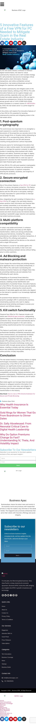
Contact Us (4, 716)
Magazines (3, 707)
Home (2, 700)
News (2, 706)
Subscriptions (4, 714)
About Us (3, 712)
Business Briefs (5, 709)
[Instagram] (24, 43)
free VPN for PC (25, 185)
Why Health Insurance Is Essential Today (14, 406)
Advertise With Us (6, 713)
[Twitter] (6, 43)
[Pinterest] (11, 43)
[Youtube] (19, 43)
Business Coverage (6, 703)
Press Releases (5, 710)
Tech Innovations (5, 702)
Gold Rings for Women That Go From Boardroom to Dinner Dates (18, 415)
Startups (3, 705)
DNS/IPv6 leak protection (16, 316)
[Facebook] (2, 43)
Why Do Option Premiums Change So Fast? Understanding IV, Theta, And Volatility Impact (17, 439)
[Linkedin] (15, 43)
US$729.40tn (30, 103)
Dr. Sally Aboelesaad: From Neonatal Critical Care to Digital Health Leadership (15, 426)
